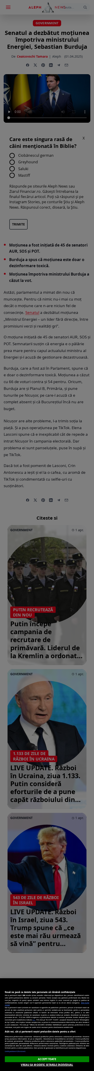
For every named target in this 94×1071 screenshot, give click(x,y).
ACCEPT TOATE (47, 1059)
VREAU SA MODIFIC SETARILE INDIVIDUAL (47, 1064)
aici (34, 1020)
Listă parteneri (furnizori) (15, 1051)
